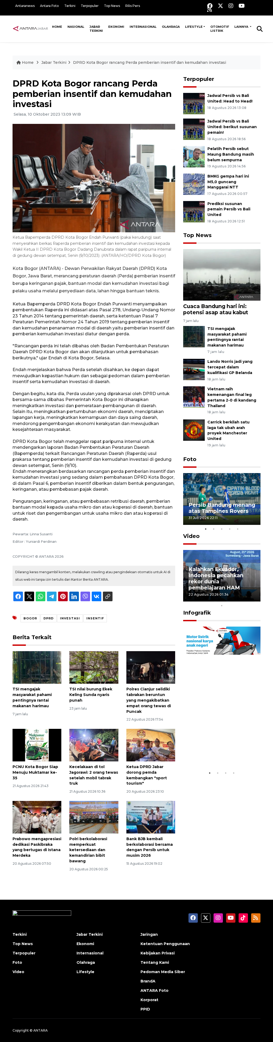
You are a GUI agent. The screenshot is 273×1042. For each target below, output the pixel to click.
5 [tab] (237, 529)
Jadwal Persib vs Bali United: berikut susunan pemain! (232, 127)
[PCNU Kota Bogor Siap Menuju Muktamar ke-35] (37, 744)
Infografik (197, 613)
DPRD (48, 618)
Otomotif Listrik (219, 29)
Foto (189, 459)
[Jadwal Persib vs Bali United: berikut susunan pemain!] (194, 128)
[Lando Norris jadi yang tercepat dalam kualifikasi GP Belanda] (194, 369)
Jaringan (149, 934)
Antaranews (25, 6)
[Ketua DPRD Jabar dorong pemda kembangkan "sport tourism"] (150, 744)
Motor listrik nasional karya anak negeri (217, 751)
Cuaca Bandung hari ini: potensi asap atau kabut (215, 309)
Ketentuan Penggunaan (165, 943)
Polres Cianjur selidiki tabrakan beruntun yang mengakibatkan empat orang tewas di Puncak (148, 700)
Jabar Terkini (96, 29)
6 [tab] (229, 598)
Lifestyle (194, 27)
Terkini (69, 6)
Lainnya (241, 27)
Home (57, 27)
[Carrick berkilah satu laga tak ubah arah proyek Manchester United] (194, 429)
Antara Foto (49, 6)
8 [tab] (245, 598)
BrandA (147, 981)
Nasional (75, 27)
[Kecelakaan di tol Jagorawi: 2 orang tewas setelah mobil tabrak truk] (93, 744)
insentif (95, 618)
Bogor (30, 618)
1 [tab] (205, 529)
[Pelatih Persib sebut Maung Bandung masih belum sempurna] (194, 156)
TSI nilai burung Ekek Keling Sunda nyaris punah (90, 695)
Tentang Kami (154, 962)
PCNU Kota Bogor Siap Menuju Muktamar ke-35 (35, 772)
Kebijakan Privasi (157, 953)
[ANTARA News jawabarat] (31, 28)
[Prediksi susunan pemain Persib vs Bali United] (194, 211)
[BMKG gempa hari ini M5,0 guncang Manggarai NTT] (194, 183)
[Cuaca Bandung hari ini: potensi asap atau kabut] (221, 274)
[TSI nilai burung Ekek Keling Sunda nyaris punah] (93, 667)
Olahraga (171, 27)
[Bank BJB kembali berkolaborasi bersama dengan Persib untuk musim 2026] (150, 816)
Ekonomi (116, 27)
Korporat (149, 999)
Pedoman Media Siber (162, 971)
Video (191, 536)
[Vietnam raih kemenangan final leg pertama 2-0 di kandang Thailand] (194, 396)
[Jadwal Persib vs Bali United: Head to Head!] (194, 103)
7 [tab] (237, 598)
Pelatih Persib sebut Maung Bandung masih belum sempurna (230, 154)
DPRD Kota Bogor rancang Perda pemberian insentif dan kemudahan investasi (149, 62)
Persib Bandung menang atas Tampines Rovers (221, 508)
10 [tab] (221, 605)
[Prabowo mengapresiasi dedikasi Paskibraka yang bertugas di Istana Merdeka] (37, 816)
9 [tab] (253, 598)
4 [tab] (229, 529)
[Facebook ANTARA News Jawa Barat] (209, 5)
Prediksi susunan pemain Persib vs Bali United (228, 209)
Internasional (143, 27)
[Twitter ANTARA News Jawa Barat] (220, 5)
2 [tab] (213, 529)
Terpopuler (90, 6)
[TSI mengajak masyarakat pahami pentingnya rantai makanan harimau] (37, 667)
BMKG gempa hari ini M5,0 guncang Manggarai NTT (228, 182)
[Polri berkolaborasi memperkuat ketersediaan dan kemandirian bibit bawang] (93, 816)
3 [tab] (221, 529)
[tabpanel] (221, 499)
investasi (70, 618)
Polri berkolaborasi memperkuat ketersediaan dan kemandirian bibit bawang (88, 849)
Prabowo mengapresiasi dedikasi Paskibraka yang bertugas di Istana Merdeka (37, 847)
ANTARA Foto (154, 990)
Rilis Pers (132, 6)
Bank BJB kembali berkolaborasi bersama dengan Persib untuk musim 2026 (149, 847)
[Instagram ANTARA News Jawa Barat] (230, 5)
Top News (112, 6)
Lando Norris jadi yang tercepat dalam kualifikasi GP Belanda (229, 367)
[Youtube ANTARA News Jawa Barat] (242, 5)
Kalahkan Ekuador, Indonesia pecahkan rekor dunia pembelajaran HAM (215, 578)
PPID (145, 1009)
